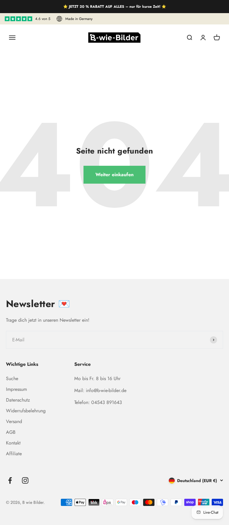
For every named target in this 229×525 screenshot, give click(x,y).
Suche (12, 378)
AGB (11, 432)
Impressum (16, 389)
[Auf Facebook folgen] (10, 480)
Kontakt (13, 442)
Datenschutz (18, 400)
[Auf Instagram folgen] (25, 480)
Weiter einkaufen (114, 174)
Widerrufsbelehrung (26, 410)
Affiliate (14, 453)
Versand (14, 421)
